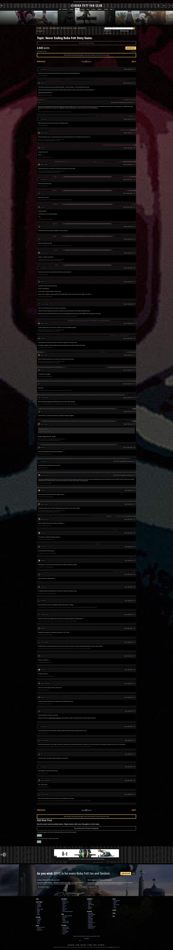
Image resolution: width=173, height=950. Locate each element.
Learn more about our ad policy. (98, 862)
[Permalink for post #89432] (134, 504)
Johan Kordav (43, 546)
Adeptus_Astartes (44, 132)
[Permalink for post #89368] (134, 475)
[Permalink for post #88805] (134, 179)
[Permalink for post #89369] (134, 490)
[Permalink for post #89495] (134, 560)
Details (38, 921)
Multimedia (82, 9)
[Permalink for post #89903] (134, 697)
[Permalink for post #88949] (134, 411)
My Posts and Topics (66, 28)
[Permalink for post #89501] (134, 574)
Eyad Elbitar (90, 924)
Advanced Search (107, 33)
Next (134, 61)
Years (38, 913)
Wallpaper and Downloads (68, 911)
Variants (38, 920)
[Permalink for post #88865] (134, 281)
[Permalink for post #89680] (134, 642)
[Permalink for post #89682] (134, 656)
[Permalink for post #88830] (134, 226)
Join (170, 5)
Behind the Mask (66, 927)
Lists (38, 907)
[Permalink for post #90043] (134, 794)
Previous (41, 61)
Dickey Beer (90, 921)
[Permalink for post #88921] (134, 323)
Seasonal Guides (66, 922)
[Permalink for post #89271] (134, 461)
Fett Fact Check (66, 921)
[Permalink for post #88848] (134, 268)
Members (89, 903)
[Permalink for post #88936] (134, 384)
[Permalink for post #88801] (134, 148)
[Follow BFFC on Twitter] (84, 941)
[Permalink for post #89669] (134, 628)
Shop (114, 906)
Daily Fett (64, 900)
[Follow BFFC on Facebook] (80, 941)
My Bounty (39, 903)
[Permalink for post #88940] (134, 397)
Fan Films (64, 906)
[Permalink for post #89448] (134, 519)
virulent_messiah (44, 252)
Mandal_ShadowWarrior (46, 683)
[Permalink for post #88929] (134, 370)
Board (76, 9)
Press (115, 903)
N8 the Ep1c (43, 490)
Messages (90, 907)
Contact (115, 907)
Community (99, 9)
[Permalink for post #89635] (134, 614)
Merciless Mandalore (45, 642)
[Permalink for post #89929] (134, 740)
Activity (89, 900)
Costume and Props (91, 926)
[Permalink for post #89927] (134, 726)
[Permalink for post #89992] (134, 780)
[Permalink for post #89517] (134, 600)
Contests (90, 902)
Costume (71, 9)
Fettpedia (93, 9)
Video (64, 907)
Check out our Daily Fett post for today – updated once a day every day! (86, 1)
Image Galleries (65, 902)
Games (64, 910)
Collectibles (64, 9)
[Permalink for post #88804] (134, 164)
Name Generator (91, 904)
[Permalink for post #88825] (134, 207)
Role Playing (39, 31)
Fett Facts (64, 929)
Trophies (89, 908)
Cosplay (38, 923)
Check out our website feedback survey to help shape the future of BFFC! (86, 936)
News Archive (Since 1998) (67, 915)
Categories (39, 905)
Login (163, 5)
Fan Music (64, 903)
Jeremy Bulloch (91, 928)
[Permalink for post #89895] (134, 669)
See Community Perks (43, 887)
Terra (42, 102)
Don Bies (89, 917)
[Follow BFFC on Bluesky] (93, 941)
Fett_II (42, 226)
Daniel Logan (90, 915)
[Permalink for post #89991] (134, 766)
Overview (39, 28)
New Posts (45, 28)
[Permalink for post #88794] (134, 102)
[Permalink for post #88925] (134, 355)
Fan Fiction (65, 908)
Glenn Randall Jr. (91, 922)
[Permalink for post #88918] (134, 304)
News (88, 9)
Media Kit (115, 902)
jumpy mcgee (43, 69)
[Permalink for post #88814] (134, 193)
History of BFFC (116, 904)
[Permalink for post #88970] (134, 447)
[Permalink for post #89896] (134, 683)
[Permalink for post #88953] (134, 424)
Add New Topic (81, 28)
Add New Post (131, 48)
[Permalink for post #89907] (134, 711)
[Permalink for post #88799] (134, 133)
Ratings (38, 910)
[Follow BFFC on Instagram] (82, 941)
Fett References (66, 931)
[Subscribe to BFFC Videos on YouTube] (89, 941)
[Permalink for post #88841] (134, 239)
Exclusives (65, 917)
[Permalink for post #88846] (134, 253)
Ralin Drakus (43, 600)
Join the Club (126, 873)
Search (75, 28)
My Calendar (90, 913)
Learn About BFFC (93, 887)
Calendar (106, 9)
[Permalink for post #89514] (134, 587)
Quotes (64, 933)
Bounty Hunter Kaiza (45, 475)
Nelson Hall (90, 925)
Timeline (38, 914)
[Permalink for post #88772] (134, 69)
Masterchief (43, 83)
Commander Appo (44, 304)
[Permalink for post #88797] (134, 119)
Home (60, 9)
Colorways (39, 906)
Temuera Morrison (91, 914)
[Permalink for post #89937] (134, 754)
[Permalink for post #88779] (134, 83)
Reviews (38, 911)
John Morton (90, 918)
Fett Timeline (65, 932)
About (111, 9)
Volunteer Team (117, 900)
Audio (64, 904)
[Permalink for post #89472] (134, 546)
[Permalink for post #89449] (134, 533)
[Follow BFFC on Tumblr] (86, 941)
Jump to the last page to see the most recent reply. (96, 55)
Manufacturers (40, 909)
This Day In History (66, 928)
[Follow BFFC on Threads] (91, 941)
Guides (64, 918)
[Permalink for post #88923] (134, 338)
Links (89, 906)
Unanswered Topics (55, 28)
